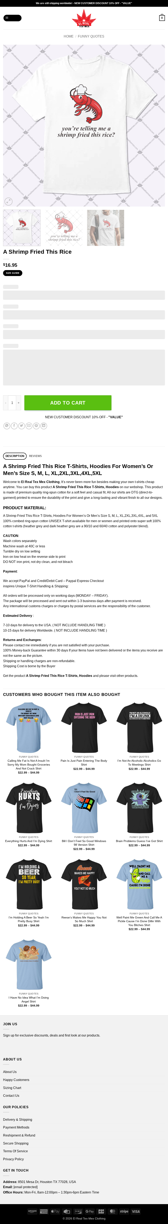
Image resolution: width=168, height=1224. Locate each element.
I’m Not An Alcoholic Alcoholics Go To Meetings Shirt (139, 762)
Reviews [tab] (35, 456)
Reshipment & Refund (19, 1135)
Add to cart (68, 403)
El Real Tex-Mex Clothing (89, 1218)
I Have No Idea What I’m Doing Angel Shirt (29, 999)
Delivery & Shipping (17, 1119)
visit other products (123, 675)
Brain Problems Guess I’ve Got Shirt (139, 841)
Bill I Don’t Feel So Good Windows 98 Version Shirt (84, 843)
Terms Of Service (15, 1151)
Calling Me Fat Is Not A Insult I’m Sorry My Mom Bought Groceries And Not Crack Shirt (28, 764)
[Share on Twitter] (21, 426)
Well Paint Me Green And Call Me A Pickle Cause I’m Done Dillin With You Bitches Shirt (139, 921)
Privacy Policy (13, 1159)
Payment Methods (16, 1127)
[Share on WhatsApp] (6, 426)
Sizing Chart (12, 1088)
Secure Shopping (15, 1143)
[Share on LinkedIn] (43, 426)
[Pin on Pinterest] (36, 426)
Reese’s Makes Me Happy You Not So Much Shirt (84, 919)
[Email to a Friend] (29, 426)
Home (69, 36)
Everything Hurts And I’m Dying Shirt (28, 841)
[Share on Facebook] (14, 426)
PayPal (24, 581)
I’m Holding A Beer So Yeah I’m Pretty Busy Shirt (29, 919)
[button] (12, 18)
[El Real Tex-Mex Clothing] (84, 18)
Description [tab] (15, 456)
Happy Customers (16, 1080)
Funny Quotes (91, 36)
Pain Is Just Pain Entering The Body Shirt (84, 762)
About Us (10, 1072)
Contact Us (11, 1095)
